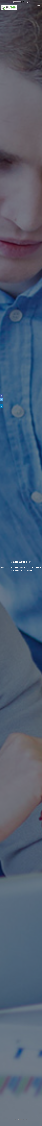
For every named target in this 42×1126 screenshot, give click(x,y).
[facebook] (1, 396)
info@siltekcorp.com (32, 2)
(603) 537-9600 (15, 2)
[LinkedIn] (1, 406)
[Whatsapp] (1, 402)
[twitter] (1, 399)
